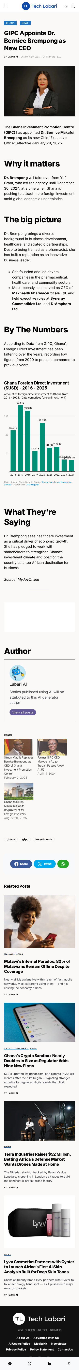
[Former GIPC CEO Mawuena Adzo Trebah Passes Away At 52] (52, 747)
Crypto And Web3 (16, 1048)
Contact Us (65, 1349)
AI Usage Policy (19, 1343)
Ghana (10, 23)
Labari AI (18, 684)
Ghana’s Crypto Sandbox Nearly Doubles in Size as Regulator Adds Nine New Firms (36, 1060)
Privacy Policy (16, 1349)
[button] (6, 6)
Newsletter (58, 1343)
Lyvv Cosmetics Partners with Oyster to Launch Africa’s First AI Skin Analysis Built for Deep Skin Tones (39, 1266)
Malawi (9, 954)
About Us (22, 1337)
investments (43, 839)
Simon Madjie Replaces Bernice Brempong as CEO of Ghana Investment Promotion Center (18, 765)
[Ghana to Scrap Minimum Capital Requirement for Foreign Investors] (18, 791)
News (25, 23)
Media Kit (40, 1343)
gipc (25, 839)
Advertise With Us (46, 1337)
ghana (11, 839)
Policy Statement (42, 1349)
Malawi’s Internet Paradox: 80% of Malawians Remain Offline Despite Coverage (37, 966)
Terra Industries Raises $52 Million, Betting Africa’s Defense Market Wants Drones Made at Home (37, 1159)
